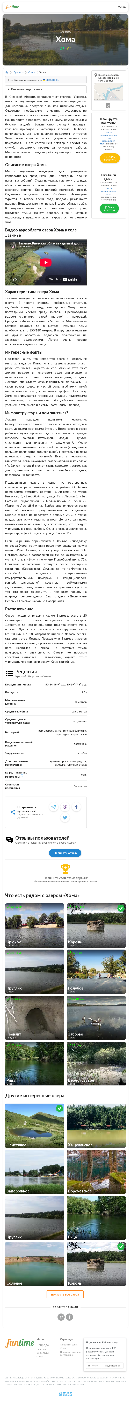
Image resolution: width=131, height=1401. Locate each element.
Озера (31, 72)
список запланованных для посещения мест (108, 138)
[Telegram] (53, 806)
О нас (63, 1348)
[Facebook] (76, 806)
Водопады (43, 1352)
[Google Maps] (108, 104)
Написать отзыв (65, 853)
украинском (52, 79)
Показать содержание (26, 89)
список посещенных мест (108, 191)
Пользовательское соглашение (69, 1353)
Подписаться (112, 1365)
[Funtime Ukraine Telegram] (61, 1316)
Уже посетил (109, 208)
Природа (18, 72)
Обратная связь (69, 1344)
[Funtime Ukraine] (12, 7)
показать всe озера (65, 1294)
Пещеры (41, 1348)
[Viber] (65, 806)
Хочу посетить (110, 158)
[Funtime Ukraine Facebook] (70, 1316)
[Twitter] (65, 817)
